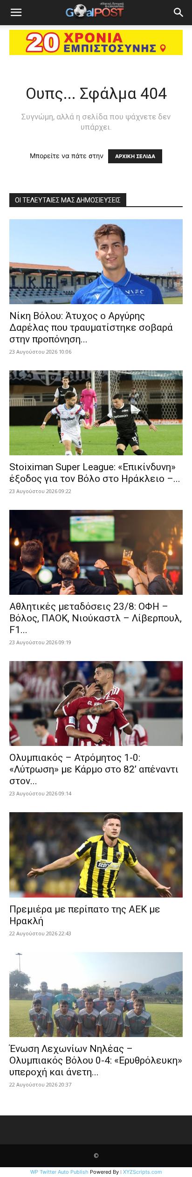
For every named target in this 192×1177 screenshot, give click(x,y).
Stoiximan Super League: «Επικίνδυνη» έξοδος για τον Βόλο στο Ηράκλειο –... (94, 472)
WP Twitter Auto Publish (59, 1172)
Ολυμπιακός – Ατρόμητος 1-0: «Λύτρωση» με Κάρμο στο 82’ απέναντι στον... (93, 769)
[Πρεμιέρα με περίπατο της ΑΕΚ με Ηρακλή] (96, 854)
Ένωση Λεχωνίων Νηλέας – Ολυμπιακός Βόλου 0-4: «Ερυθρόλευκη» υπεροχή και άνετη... (95, 1060)
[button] (16, 12)
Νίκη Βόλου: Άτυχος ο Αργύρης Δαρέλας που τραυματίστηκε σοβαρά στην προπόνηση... (91, 327)
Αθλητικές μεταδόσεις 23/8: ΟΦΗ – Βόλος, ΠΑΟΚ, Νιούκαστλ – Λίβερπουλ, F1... (95, 618)
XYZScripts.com (142, 1172)
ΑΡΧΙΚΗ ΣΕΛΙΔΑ (135, 156)
